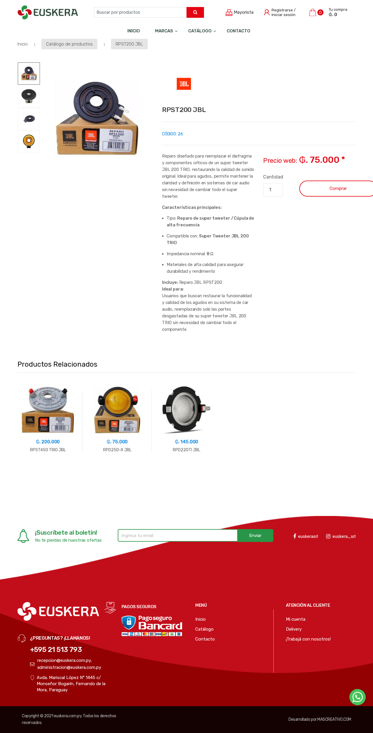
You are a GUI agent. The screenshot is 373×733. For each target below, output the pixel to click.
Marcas (164, 31)
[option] (97, 119)
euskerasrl (308, 536)
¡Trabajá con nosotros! (308, 639)
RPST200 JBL (129, 44)
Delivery (294, 629)
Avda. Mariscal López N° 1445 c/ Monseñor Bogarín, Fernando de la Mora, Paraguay (71, 683)
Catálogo (200, 31)
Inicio (133, 31)
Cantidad (273, 177)
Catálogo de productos (69, 44)
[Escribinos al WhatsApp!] (357, 698)
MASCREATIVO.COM (334, 719)
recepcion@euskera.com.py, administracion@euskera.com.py (69, 664)
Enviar (255, 535)
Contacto (238, 31)
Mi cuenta (295, 619)
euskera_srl (344, 536)
